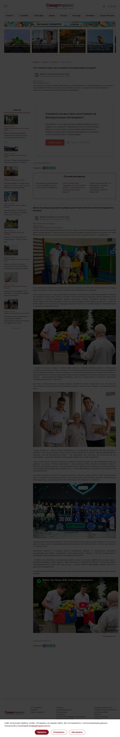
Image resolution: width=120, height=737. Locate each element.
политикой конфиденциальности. (34, 726)
